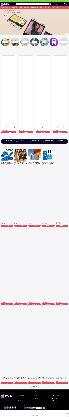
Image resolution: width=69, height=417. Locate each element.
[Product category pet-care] (34, 42)
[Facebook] (13, 407)
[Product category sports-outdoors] (53, 42)
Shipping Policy (54, 400)
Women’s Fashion (55, 73)
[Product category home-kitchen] (5, 42)
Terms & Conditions (55, 395)
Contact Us (37, 398)
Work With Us (37, 397)
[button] (1, 22)
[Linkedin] (10, 407)
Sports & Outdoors (39, 73)
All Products (2, 164)
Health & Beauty (21, 73)
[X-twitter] (18, 407)
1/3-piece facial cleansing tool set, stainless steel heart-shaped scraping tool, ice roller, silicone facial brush (62, 221)
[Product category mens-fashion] (24, 42)
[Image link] (6, 396)
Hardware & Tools (20, 400)
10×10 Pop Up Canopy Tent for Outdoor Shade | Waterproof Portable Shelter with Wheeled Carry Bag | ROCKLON (42, 72)
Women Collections (21, 395)
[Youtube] (15, 407)
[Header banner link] (34, 1)
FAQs (36, 395)
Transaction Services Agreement (57, 397)
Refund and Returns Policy (56, 398)
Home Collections (20, 398)
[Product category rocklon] (44, 42)
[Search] (50, 4)
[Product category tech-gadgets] (63, 42)
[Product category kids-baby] (15, 42)
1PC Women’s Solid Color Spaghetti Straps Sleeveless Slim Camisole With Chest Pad (48, 378)
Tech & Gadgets (4, 73)
